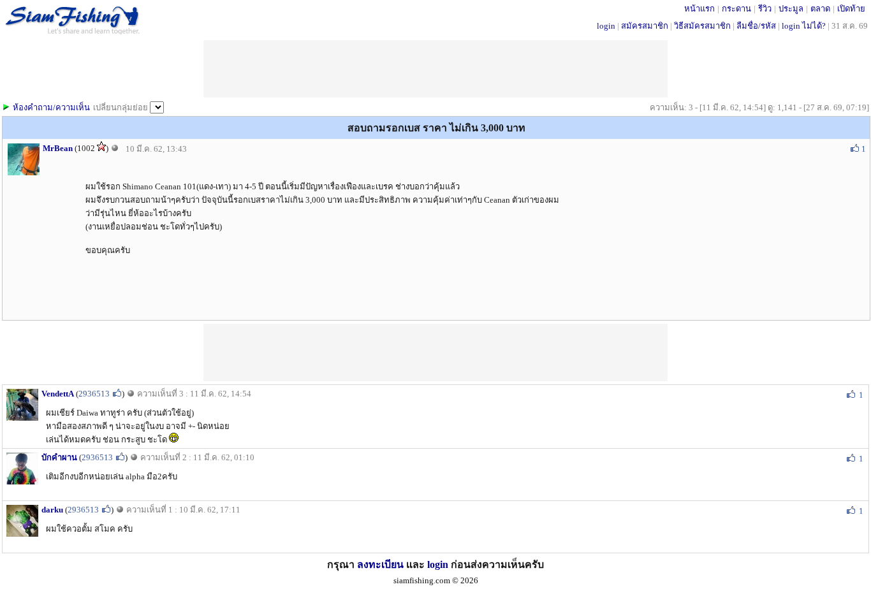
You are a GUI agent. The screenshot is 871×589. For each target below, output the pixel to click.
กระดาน (736, 8)
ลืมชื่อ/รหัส (756, 26)
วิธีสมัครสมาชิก (702, 26)
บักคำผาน (59, 457)
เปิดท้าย (851, 8)
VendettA (57, 393)
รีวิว (765, 8)
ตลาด (820, 8)
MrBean (58, 148)
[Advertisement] (435, 352)
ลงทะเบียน (380, 564)
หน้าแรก (699, 8)
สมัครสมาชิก (644, 26)
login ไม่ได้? (804, 26)
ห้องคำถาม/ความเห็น (51, 107)
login (606, 26)
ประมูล (791, 8)
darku (52, 509)
